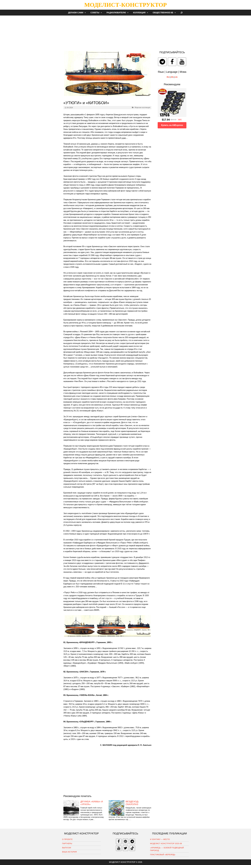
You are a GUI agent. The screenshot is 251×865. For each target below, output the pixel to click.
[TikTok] (132, 848)
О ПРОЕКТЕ (67, 839)
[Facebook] (172, 61)
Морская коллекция (142, 107)
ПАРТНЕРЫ (67, 843)
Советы (94, 12)
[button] (86, 13)
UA (176, 77)
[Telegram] (162, 61)
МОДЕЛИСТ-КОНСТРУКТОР (125, 5)
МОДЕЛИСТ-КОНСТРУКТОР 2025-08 (166, 843)
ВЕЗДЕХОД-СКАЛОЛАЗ (132, 803)
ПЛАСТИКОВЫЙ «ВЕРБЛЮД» (162, 855)
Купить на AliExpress (172, 125)
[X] (125, 848)
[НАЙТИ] (181, 13)
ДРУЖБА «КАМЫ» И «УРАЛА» (91, 803)
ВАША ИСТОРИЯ (69, 852)
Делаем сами (75, 12)
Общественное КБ (163, 12)
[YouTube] (182, 61)
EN (172, 77)
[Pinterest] (125, 841)
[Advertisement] (125, 32)
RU (168, 77)
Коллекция (139, 12)
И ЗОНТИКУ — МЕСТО (160, 839)
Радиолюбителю (116, 12)
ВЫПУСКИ (66, 848)
